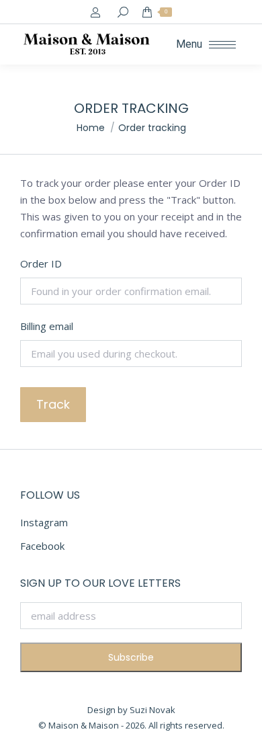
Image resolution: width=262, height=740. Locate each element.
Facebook (42, 545)
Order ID (41, 263)
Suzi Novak (152, 710)
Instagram (44, 522)
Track (53, 404)
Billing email (46, 326)
